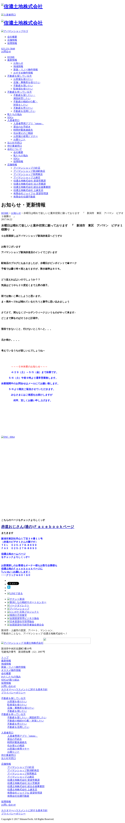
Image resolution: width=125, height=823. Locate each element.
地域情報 (18, 66)
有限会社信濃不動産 (24, 196)
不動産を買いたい (23, 85)
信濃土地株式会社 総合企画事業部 (32, 187)
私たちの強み (20, 155)
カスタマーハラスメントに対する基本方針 (24, 689)
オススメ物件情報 (11, 670)
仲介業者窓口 (8, 755)
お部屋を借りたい (23, 79)
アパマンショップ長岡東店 (28, 174)
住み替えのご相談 (23, 133)
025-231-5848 (8, 48)
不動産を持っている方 (13, 714)
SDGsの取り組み (10, 680)
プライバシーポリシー (13, 692)
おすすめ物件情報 (23, 72)
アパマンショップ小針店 (26, 168)
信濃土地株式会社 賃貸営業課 (29, 180)
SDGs (16, 158)
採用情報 (12, 43)
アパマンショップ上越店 (26, 177)
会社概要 (12, 37)
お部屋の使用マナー (18, 748)
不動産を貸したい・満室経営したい (26, 717)
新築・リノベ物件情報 (25, 69)
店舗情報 (12, 40)
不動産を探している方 (13, 698)
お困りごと (19, 139)
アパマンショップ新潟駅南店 (29, 171)
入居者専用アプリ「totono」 (28, 123)
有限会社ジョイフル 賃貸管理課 (30, 193)
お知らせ (18, 63)
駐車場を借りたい (23, 88)
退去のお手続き (21, 126)
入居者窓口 (7, 732)
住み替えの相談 (15, 745)
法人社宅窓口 (8, 758)
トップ (5, 657)
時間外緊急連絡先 (23, 130)
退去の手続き (14, 739)
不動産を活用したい (24, 111)
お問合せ (6, 51)
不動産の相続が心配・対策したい (25, 720)
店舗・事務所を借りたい (26, 82)
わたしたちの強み (11, 676)
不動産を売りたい (23, 108)
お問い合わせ (8, 686)
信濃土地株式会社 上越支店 (28, 190)
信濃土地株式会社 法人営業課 (29, 184)
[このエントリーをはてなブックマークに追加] (8, 588)
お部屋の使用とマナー (25, 136)
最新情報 (6, 660)
